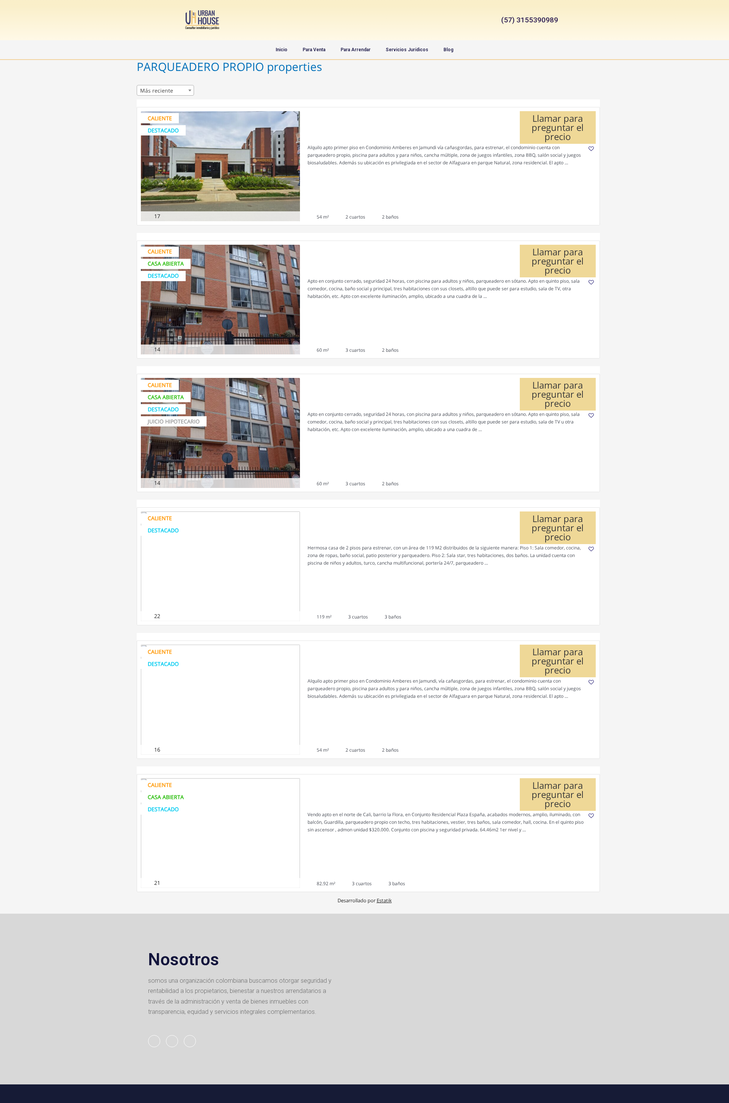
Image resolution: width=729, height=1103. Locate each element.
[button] (527, 20)
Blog (448, 49)
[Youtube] (383, 20)
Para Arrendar (356, 49)
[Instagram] (364, 20)
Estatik (384, 900)
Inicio (281, 49)
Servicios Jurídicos (407, 49)
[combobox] (165, 90)
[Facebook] (345, 20)
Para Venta (314, 49)
